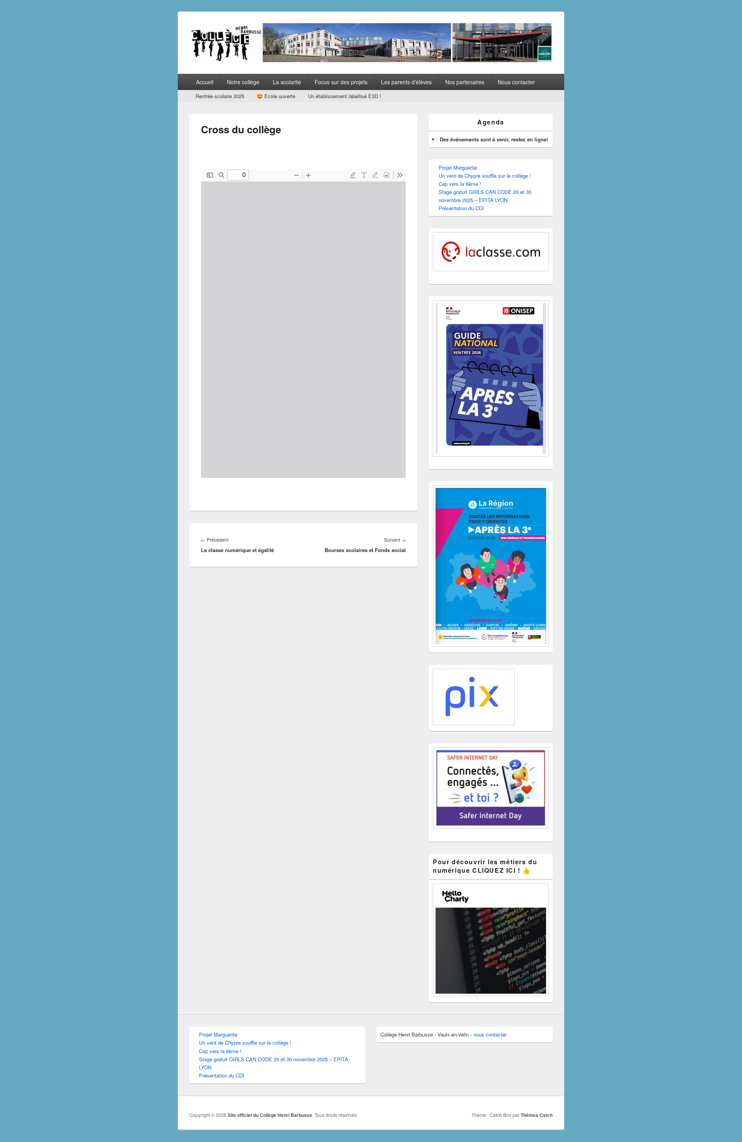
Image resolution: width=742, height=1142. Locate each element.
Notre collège (243, 82)
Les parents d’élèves (406, 82)
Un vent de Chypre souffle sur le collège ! (485, 175)
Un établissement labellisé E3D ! (344, 96)
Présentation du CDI (461, 208)
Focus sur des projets (341, 82)
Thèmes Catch (537, 1114)
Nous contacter (516, 82)
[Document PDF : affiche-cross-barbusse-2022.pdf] (303, 323)
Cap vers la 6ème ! (460, 183)
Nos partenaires (464, 82)
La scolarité (287, 82)
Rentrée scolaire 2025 (220, 96)
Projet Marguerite (458, 167)
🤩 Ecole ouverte (276, 96)
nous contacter (490, 1034)
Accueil (204, 82)
